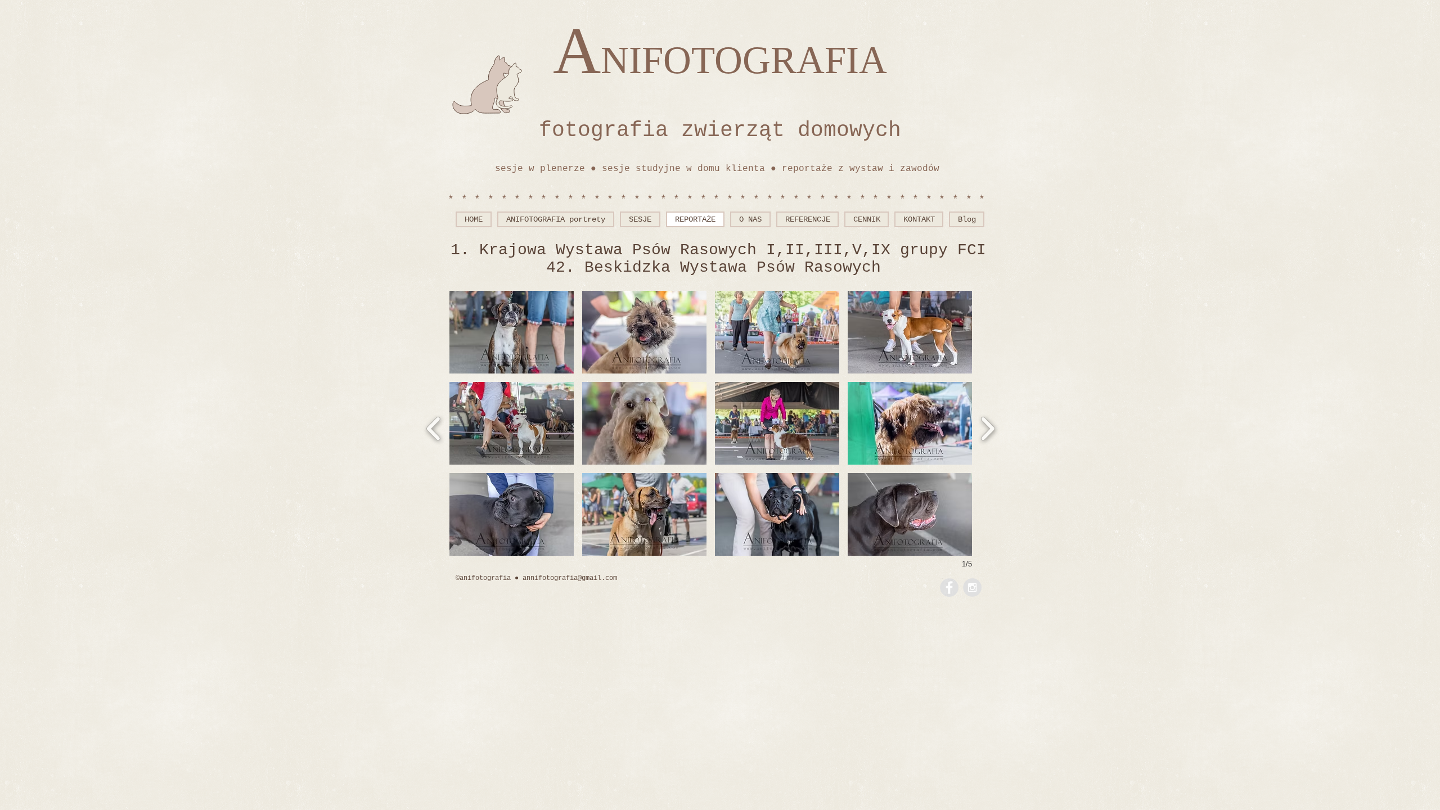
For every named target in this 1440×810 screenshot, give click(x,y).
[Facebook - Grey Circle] (949, 587)
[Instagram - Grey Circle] (972, 587)
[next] (987, 427)
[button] (511, 332)
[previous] (434, 427)
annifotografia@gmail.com (570, 578)
